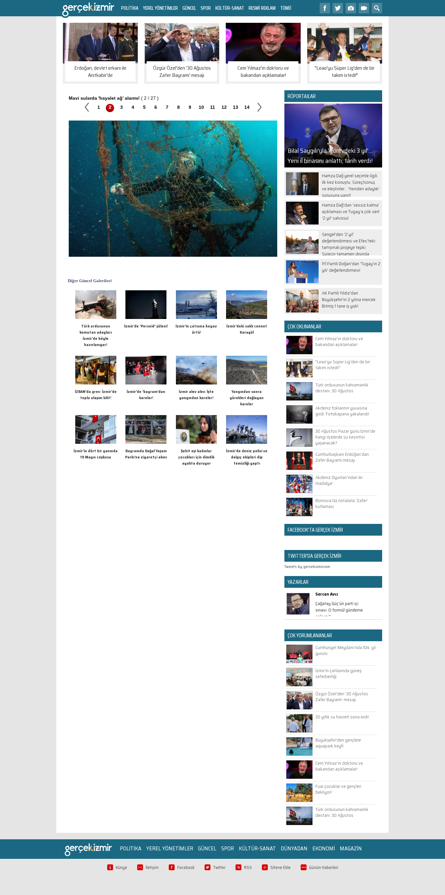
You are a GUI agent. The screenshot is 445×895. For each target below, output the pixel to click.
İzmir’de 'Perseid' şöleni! (146, 326)
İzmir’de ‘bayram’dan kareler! (146, 394)
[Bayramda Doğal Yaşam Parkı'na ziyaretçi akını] (145, 442)
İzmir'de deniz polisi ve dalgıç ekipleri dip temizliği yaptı (246, 457)
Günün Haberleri (323, 867)
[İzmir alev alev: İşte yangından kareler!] (196, 383)
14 (247, 107)
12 (224, 107)
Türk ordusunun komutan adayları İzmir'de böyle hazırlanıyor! (95, 335)
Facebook (185, 867)
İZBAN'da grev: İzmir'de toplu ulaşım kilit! (96, 394)
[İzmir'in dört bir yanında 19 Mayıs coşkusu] (95, 442)
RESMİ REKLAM (262, 8)
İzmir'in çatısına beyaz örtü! (196, 329)
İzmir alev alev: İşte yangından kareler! (196, 394)
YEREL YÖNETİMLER (160, 8)
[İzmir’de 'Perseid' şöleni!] (145, 317)
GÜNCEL (189, 8)
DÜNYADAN (294, 848)
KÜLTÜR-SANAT (229, 8)
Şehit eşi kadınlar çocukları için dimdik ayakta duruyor (196, 457)
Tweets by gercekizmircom (307, 566)
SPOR (206, 8)
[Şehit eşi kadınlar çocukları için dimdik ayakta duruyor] (196, 442)
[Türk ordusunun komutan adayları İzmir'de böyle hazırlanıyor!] (95, 317)
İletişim (152, 867)
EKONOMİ (323, 848)
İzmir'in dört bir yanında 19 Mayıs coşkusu (96, 454)
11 (212, 107)
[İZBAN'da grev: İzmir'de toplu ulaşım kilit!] (95, 383)
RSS (248, 867)
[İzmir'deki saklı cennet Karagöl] (246, 317)
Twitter (219, 867)
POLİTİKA (129, 8)
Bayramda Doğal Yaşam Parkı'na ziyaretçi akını (146, 454)
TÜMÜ (285, 8)
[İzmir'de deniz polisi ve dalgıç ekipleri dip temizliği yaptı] (246, 442)
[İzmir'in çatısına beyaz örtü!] (196, 317)
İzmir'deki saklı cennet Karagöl (246, 329)
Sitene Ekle (280, 867)
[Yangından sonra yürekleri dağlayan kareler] (246, 383)
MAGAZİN (351, 848)
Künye (121, 867)
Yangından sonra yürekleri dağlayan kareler (247, 397)
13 (235, 107)
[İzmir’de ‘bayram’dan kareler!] (145, 383)
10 (201, 107)
